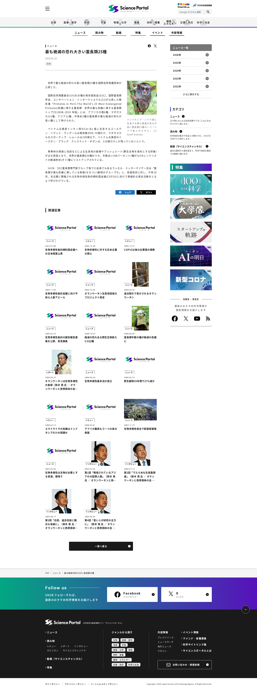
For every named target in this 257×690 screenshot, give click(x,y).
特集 (138, 32)
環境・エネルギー (121, 659)
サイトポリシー (52, 684)
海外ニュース (164, 646)
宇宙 (103, 22)
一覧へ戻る (101, 546)
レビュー (51, 646)
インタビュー (81, 646)
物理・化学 (120, 22)
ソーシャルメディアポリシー (104, 684)
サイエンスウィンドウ (74, 650)
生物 (53, 22)
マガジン (162, 650)
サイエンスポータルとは (197, 650)
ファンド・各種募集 (194, 638)
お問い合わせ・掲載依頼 (186, 664)
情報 (136, 22)
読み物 (99, 32)
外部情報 (176, 32)
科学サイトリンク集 (194, 644)
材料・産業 (153, 22)
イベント (157, 32)
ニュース (80, 32)
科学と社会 (203, 22)
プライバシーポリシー (75, 684)
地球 (86, 22)
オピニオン (52, 650)
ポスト (149, 192)
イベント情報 (191, 632)
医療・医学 (70, 22)
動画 (119, 32)
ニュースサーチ (166, 641)
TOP (47, 573)
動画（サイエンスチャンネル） (65, 658)
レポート (65, 646)
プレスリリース (166, 637)
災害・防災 (186, 22)
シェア (128, 192)
